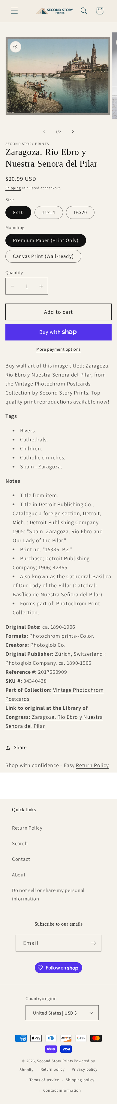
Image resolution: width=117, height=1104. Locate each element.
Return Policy (92, 765)
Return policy (52, 1069)
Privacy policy (85, 1069)
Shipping (13, 188)
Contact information (62, 1090)
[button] (14, 11)
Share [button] (20, 747)
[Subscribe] (93, 943)
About (19, 874)
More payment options (58, 349)
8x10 (18, 212)
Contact (21, 859)
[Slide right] (73, 131)
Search (20, 843)
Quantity (14, 272)
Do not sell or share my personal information (48, 894)
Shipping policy (80, 1079)
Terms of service (44, 1079)
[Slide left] (44, 131)
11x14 (49, 212)
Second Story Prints (55, 1060)
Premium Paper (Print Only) (46, 240)
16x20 (80, 212)
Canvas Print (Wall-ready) (43, 256)
